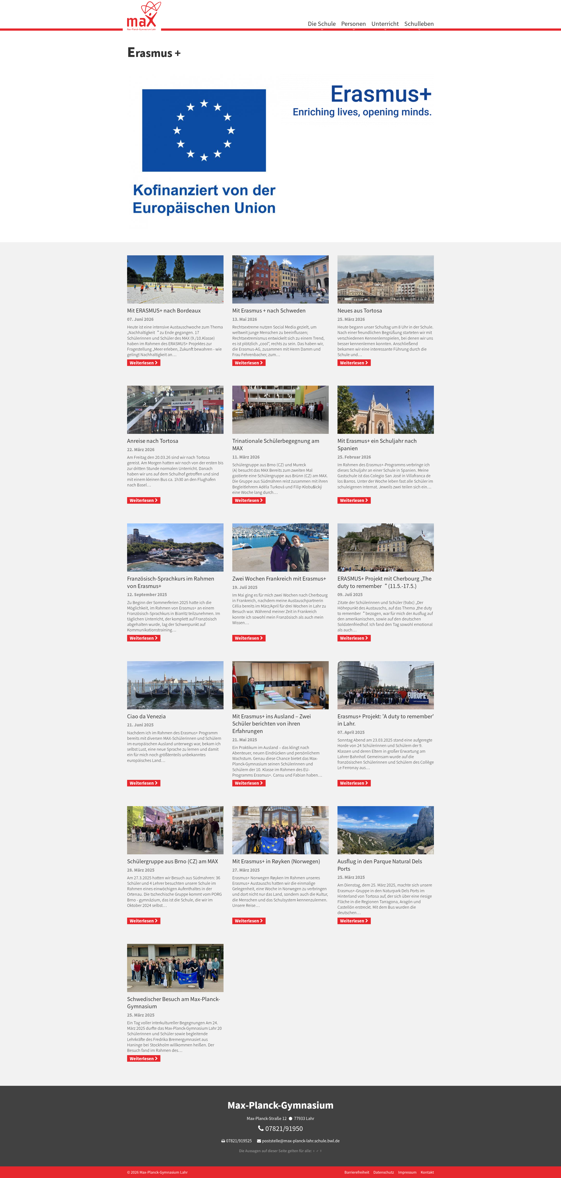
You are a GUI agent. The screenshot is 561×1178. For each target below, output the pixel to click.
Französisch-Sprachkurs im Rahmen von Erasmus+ (170, 582)
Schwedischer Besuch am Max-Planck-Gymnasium (173, 1002)
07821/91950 (284, 1128)
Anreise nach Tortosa (152, 441)
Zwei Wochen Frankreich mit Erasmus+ (279, 578)
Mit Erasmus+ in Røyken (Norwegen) (276, 861)
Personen (353, 23)
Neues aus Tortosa (359, 310)
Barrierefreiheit (356, 1172)
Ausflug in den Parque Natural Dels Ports (379, 864)
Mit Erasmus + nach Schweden (269, 310)
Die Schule (322, 23)
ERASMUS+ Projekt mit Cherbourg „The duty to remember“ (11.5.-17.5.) (384, 582)
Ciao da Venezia (146, 716)
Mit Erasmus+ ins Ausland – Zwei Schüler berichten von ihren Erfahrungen (271, 723)
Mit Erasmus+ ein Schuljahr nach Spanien (377, 444)
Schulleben (419, 23)
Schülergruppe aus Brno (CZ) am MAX (172, 861)
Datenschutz (383, 1172)
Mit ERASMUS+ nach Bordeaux (164, 310)
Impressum (407, 1172)
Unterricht (385, 23)
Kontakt (427, 1172)
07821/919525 (239, 1141)
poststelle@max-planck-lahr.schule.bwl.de (301, 1141)
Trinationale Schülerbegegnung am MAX (275, 444)
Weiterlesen (142, 363)
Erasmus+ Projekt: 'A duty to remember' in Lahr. (385, 720)
